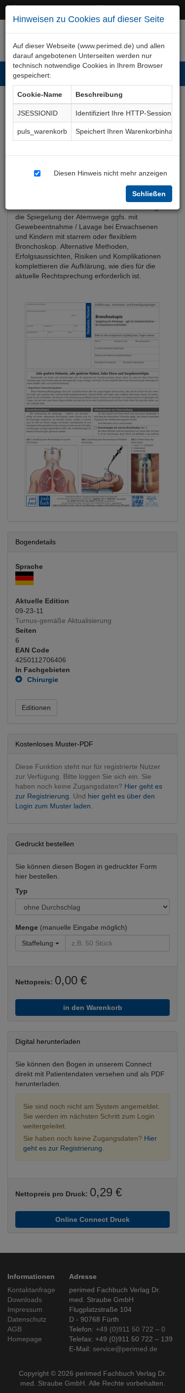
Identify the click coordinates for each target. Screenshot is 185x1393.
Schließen (149, 193)
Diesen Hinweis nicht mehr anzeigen (110, 173)
